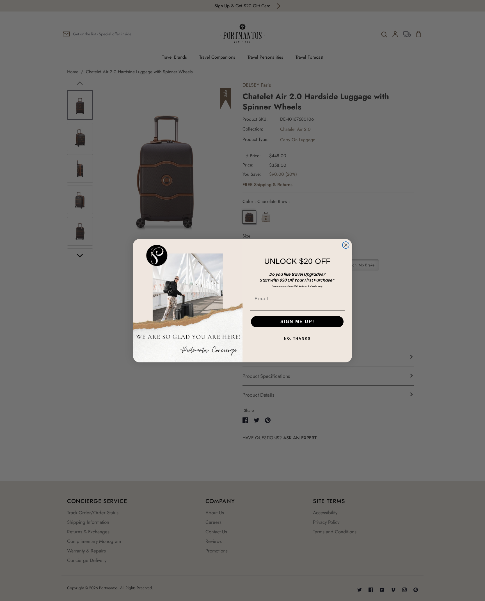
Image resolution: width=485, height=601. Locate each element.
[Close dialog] (345, 245)
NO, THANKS (297, 339)
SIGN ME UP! (297, 321)
